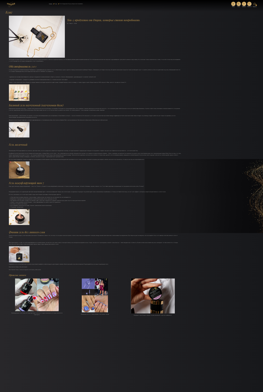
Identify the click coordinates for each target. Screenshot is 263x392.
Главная (50, 3)
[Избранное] (249, 4)
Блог (56, 3)
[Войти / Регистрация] (244, 4)
